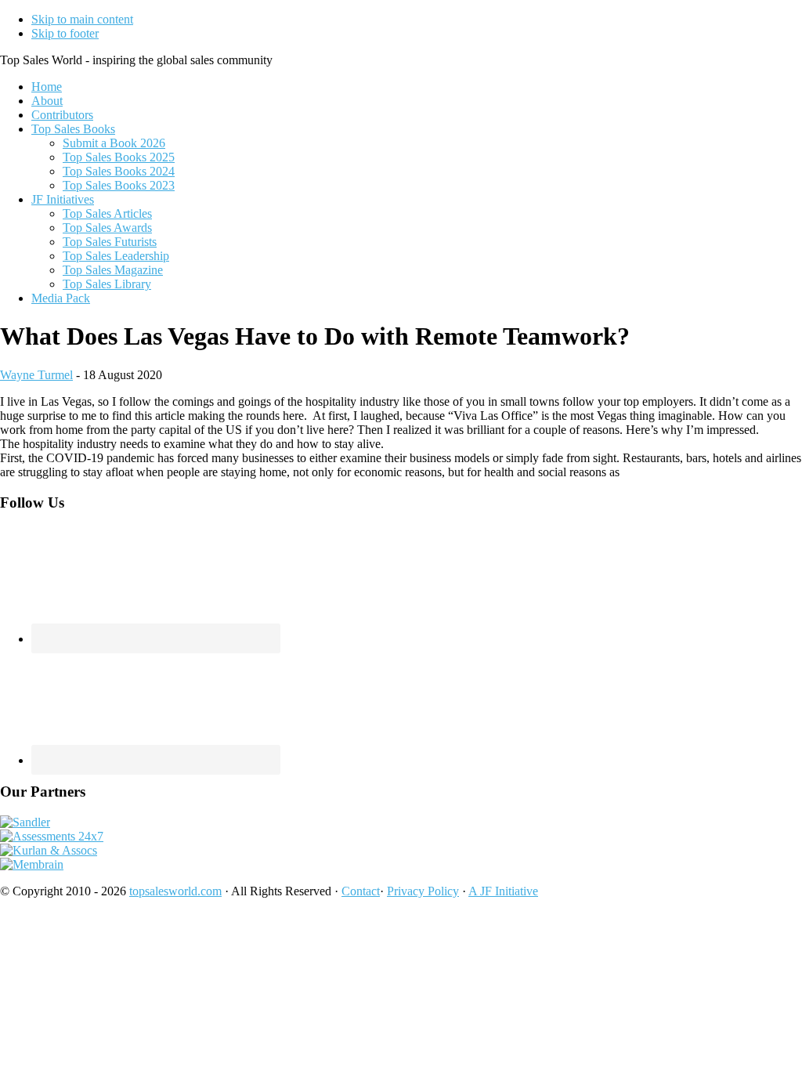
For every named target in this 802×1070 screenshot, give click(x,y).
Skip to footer (65, 33)
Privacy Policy (423, 891)
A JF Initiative (503, 891)
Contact (360, 891)
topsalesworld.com (175, 891)
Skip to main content (82, 19)
